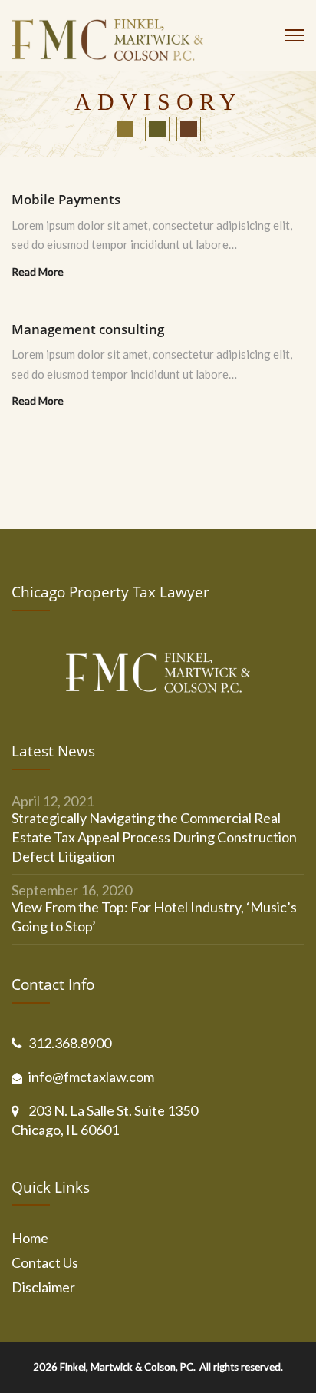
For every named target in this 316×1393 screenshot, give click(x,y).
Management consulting (88, 329)
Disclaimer (43, 1287)
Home (30, 1237)
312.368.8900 (69, 1042)
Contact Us (45, 1262)
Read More (38, 271)
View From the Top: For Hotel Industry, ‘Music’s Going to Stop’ (154, 916)
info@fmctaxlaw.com (91, 1076)
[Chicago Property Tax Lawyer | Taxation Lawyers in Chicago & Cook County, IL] (107, 43)
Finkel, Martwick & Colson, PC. (128, 1367)
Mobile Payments (66, 199)
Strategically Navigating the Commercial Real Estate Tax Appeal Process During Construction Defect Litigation (154, 837)
